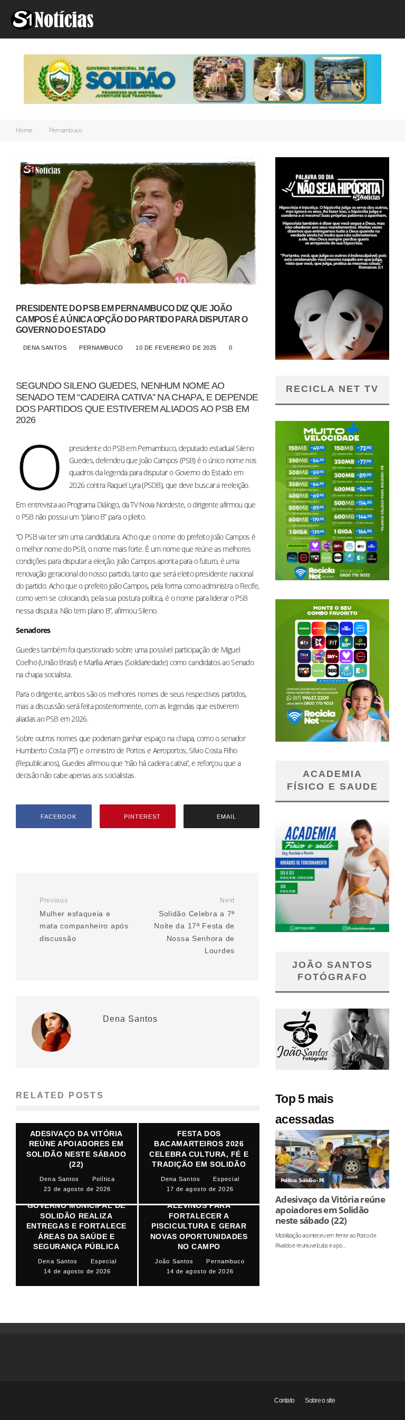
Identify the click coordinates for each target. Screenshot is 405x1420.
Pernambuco (102, 347)
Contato (284, 1400)
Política (288, 1180)
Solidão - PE (312, 1180)
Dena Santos (43, 347)
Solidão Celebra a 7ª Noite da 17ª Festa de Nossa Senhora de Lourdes (194, 926)
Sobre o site (320, 1400)
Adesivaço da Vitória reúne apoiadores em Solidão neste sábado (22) (330, 1210)
